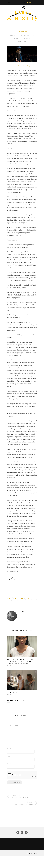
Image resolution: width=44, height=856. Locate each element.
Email (9, 756)
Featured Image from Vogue (22, 66)
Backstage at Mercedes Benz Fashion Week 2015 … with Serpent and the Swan (21, 661)
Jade (22, 612)
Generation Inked (15, 700)
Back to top (31, 853)
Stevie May (12, 693)
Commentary (22, 32)
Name (9, 749)
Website (9, 764)
